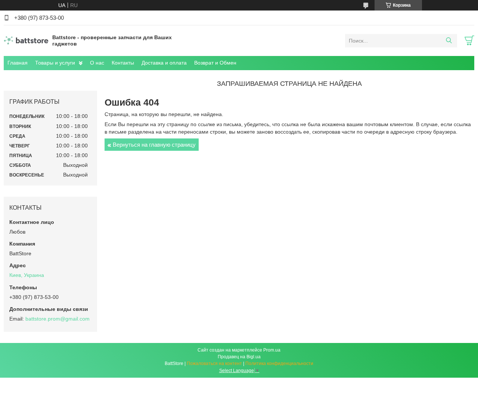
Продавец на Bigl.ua (239, 356)
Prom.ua (271, 350)
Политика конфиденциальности (279, 363)
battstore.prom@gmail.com (57, 319)
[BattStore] (26, 40)
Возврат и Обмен (215, 63)
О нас (97, 63)
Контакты (123, 63)
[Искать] (448, 40)
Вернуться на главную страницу (154, 144)
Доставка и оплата (164, 63)
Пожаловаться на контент (214, 363)
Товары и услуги (55, 63)
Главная (17, 63)
